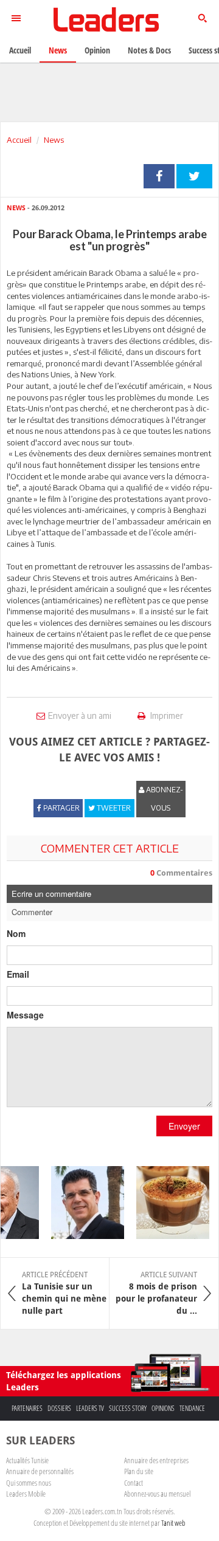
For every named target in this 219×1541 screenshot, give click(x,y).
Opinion (97, 50)
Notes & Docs (149, 50)
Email (18, 974)
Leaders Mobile (26, 1493)
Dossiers (59, 1408)
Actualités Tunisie (27, 1460)
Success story (128, 1408)
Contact (133, 1482)
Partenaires (27, 1408)
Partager (159, 176)
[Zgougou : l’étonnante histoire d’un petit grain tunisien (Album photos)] (168, 1202)
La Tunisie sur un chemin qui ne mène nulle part (64, 1293)
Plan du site (138, 1471)
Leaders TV (90, 1408)
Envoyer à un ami (79, 715)
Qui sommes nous (28, 1482)
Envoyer (184, 1126)
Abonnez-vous (163, 798)
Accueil (19, 140)
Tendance (192, 1408)
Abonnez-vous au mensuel (157, 1493)
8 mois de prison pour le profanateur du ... (156, 1293)
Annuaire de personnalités (40, 1471)
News (54, 140)
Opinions (163, 1408)
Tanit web (173, 1522)
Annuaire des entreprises (156, 1460)
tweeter (194, 176)
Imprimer (165, 715)
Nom (16, 933)
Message (25, 1015)
